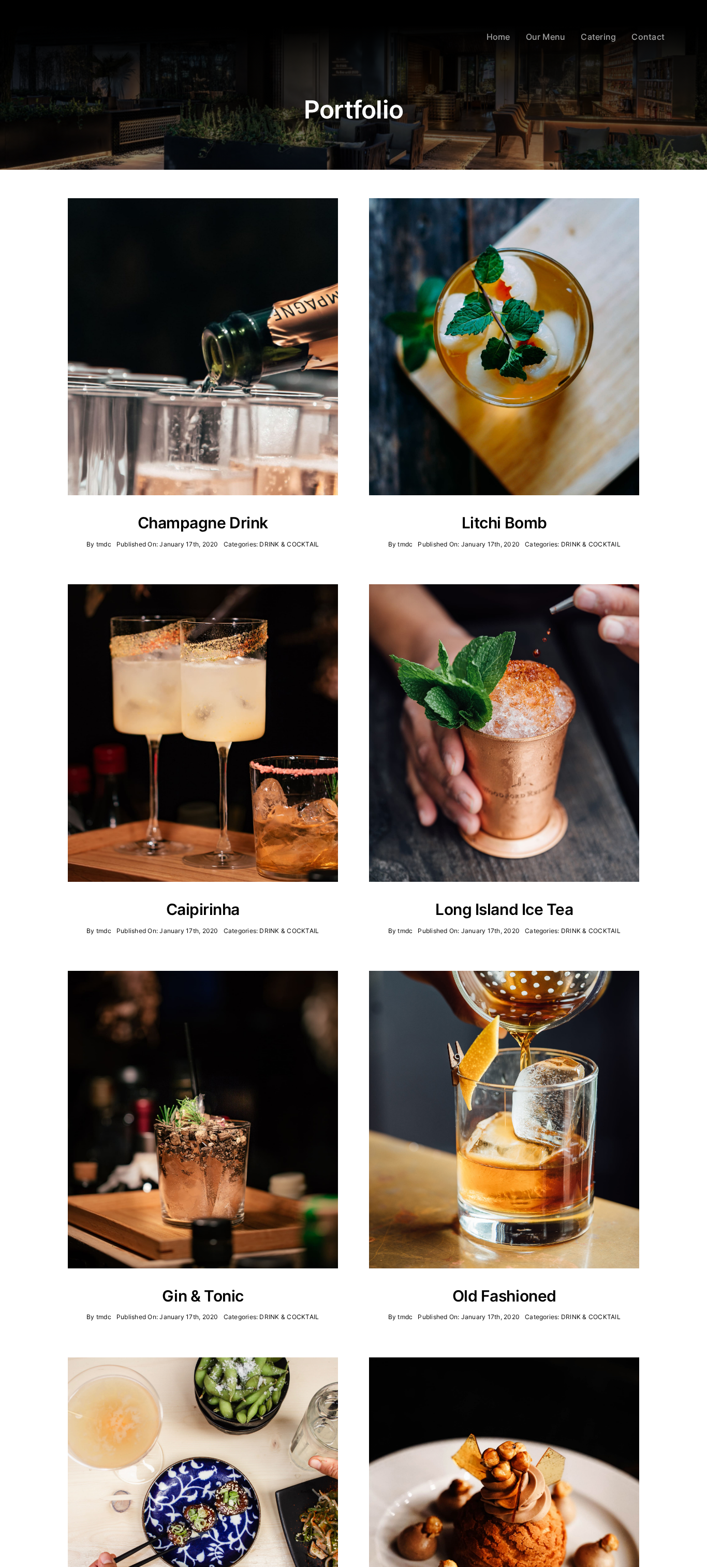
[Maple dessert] (504, 1361)
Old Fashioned (504, 1296)
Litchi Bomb (504, 522)
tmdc (103, 544)
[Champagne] (203, 202)
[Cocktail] (504, 202)
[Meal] (203, 1361)
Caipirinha (203, 909)
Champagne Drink (203, 522)
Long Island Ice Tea (504, 909)
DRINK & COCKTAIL (289, 544)
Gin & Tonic (203, 1296)
